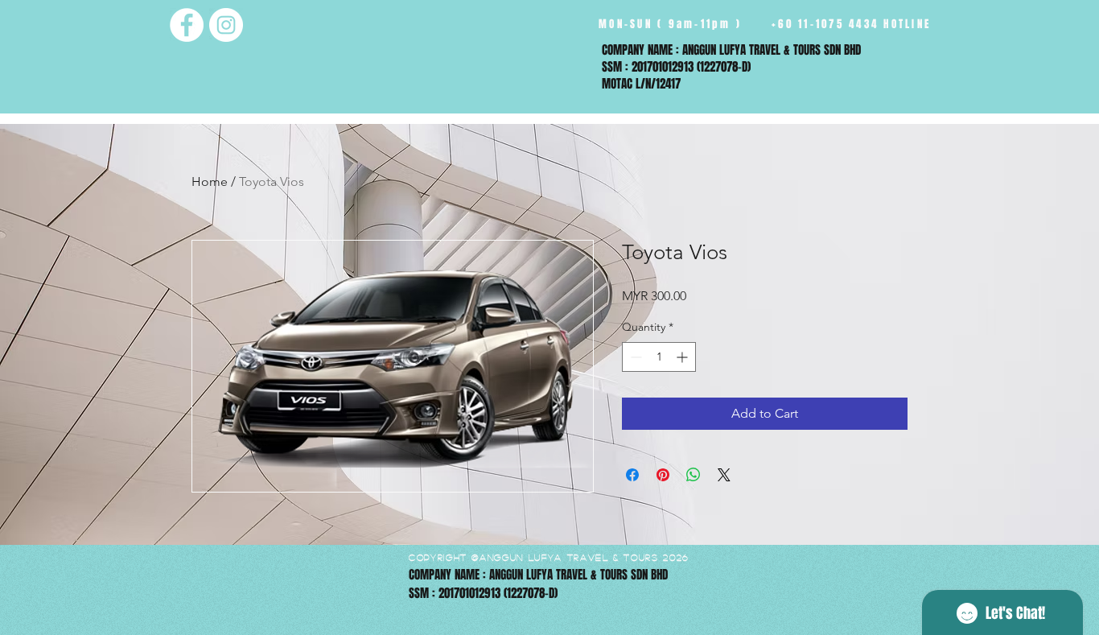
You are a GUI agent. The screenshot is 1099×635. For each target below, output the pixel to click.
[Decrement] (634, 357)
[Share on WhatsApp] (693, 474)
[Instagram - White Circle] (226, 25)
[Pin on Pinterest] (663, 474)
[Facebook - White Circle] (187, 25)
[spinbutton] (658, 357)
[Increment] (683, 357)
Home (209, 181)
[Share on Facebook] (632, 474)
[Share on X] (724, 474)
